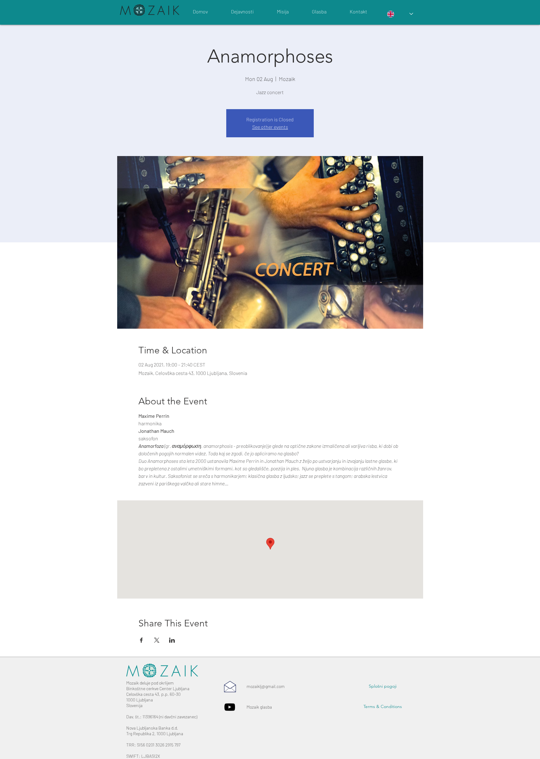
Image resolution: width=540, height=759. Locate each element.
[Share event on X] (157, 640)
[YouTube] (229, 707)
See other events (270, 127)
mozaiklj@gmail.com (266, 686)
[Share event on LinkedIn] (172, 640)
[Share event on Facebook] (141, 640)
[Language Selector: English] (400, 14)
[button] (382, 686)
